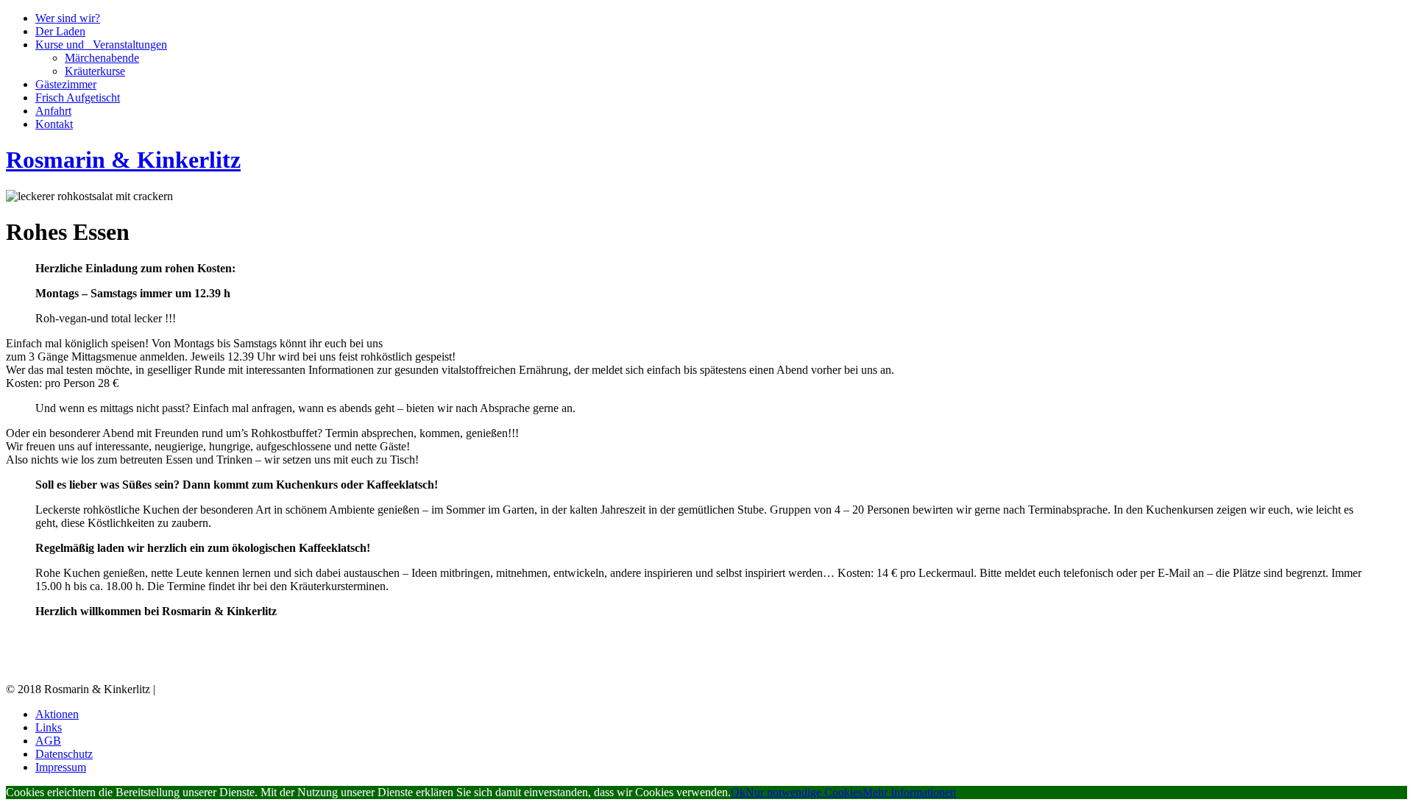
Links (48, 727)
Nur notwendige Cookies (804, 792)
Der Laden (60, 31)
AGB (48, 740)
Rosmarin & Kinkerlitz (123, 159)
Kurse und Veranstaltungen (101, 44)
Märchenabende (102, 58)
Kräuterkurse (95, 71)
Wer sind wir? (67, 18)
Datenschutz (64, 754)
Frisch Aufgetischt (77, 97)
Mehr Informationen (909, 792)
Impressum (60, 767)
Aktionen (57, 714)
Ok (738, 792)
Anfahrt (53, 110)
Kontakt (54, 124)
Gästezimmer (65, 84)
